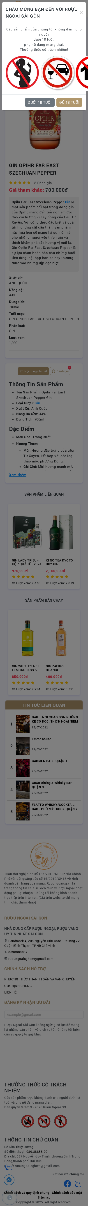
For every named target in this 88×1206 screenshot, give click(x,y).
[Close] (81, 12)
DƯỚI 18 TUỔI (40, 102)
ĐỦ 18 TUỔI (69, 102)
